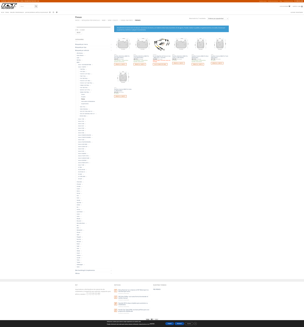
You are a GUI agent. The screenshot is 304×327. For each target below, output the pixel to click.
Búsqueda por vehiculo (91, 20)
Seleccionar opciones (160, 64)
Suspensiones (85, 103)
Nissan (78, 232)
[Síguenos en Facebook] (294, 1)
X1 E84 (80, 167)
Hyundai (79, 202)
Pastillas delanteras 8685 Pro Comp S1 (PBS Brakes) (180, 56)
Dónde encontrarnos (273, 1)
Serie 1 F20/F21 (113, 20)
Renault (79, 241)
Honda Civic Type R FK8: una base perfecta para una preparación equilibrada (133, 310)
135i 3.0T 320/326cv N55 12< (87, 113)
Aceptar (170, 323)
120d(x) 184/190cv (126, 20)
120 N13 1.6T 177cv (85, 90)
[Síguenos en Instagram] (90, 293)
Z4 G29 (80, 178)
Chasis (83, 94)
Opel (78, 234)
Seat (78, 248)
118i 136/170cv (84, 87)
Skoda (78, 251)
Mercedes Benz (81, 223)
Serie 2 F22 (81, 121)
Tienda (7, 12)
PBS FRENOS (157, 289)
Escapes (83, 96)
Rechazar (179, 323)
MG (78, 225)
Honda (78, 200)
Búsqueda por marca (81, 44)
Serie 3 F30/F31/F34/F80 (84, 137)
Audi (78, 57)
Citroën (79, 186)
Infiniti (78, 205)
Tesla (78, 260)
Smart (78, 253)
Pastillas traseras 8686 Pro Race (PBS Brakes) (200, 56)
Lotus (78, 216)
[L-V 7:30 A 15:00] (53, 12)
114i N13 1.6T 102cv (85, 74)
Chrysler (79, 184)
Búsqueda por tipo (80, 47)
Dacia (78, 191)
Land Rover (80, 211)
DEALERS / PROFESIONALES (17, 12)
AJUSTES (152, 323)
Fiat (78, 195)
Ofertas (77, 273)
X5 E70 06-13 (81, 172)
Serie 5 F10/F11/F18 (83, 156)
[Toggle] (111, 44)
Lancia (78, 209)
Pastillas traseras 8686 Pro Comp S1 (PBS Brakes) (122, 90)
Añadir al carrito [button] (120, 64)
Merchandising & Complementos (85, 270)
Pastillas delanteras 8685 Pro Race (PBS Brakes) (121, 56)
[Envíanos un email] (96, 293)
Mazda (78, 218)
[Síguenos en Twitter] (297, 1)
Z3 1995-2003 (81, 176)
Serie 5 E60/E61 (82, 153)
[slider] (76, 27)
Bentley (79, 60)
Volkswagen (80, 264)
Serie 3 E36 (81, 130)
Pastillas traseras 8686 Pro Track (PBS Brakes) (219, 56)
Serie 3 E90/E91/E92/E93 (84, 135)
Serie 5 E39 (81, 151)
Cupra (78, 188)
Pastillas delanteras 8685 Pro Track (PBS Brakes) (141, 56)
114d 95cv (82, 69)
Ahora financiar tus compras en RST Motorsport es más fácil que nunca (133, 290)
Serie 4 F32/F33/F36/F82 (84, 142)
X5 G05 (80, 174)
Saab (78, 246)
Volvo (78, 267)
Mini (78, 228)
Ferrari (78, 193)
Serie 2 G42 (81, 123)
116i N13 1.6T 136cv (85, 80)
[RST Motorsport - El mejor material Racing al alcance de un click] (9, 6)
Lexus (78, 214)
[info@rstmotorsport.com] (50, 12)
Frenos (83, 99)
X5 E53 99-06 (81, 169)
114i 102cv (82, 71)
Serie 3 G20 (81, 139)
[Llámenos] (300, 1)
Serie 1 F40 (81, 119)
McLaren (79, 221)
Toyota (78, 262)
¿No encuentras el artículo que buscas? (36, 12)
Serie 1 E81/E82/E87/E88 (84, 64)
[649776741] (57, 12)
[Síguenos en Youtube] (99, 293)
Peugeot (79, 237)
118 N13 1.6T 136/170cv (86, 83)
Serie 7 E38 (81, 165)
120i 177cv (82, 106)
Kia (77, 207)
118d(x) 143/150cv (84, 85)
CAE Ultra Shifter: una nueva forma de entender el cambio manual (133, 297)
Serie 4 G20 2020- (82, 144)
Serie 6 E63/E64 (82, 160)
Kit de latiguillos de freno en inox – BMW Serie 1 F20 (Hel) (161, 56)
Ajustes (189, 323)
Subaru (79, 255)
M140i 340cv (83, 116)
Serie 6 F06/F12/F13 (83, 162)
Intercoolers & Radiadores (88, 101)
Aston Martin (80, 55)
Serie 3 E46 (81, 133)
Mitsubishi (79, 230)
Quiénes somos (262, 1)
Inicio (77, 20)
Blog (281, 1)
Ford (78, 198)
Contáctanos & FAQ (288, 1)
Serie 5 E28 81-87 (82, 146)
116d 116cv (83, 76)
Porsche (79, 239)
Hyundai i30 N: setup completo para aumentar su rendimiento (133, 303)
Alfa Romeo (80, 53)
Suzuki (78, 257)
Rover (78, 244)
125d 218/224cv (84, 109)
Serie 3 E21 (81, 126)
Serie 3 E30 (81, 128)
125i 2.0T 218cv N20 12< (86, 111)
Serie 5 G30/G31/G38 (83, 158)
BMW (104, 20)
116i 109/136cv (84, 78)
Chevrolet (79, 182)
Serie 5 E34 (81, 149)
